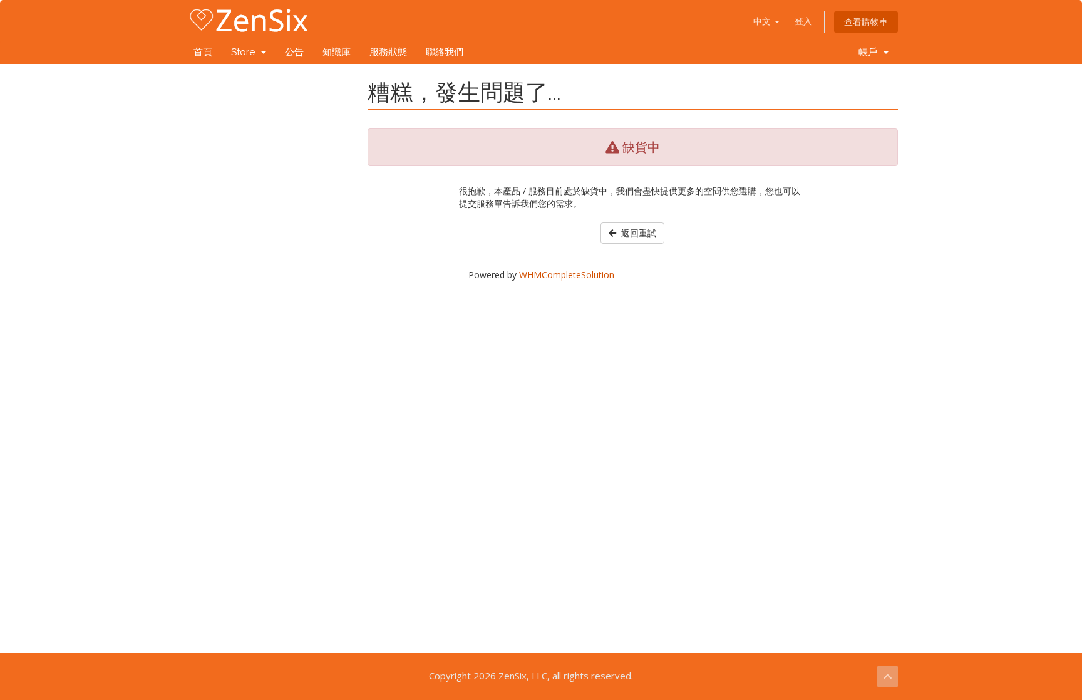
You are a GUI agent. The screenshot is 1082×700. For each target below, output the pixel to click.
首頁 (202, 52)
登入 (803, 21)
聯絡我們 (444, 52)
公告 (294, 52)
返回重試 (636, 233)
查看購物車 (866, 22)
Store (245, 52)
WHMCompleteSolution (566, 275)
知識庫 (336, 52)
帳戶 (870, 52)
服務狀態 (388, 52)
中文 (763, 21)
